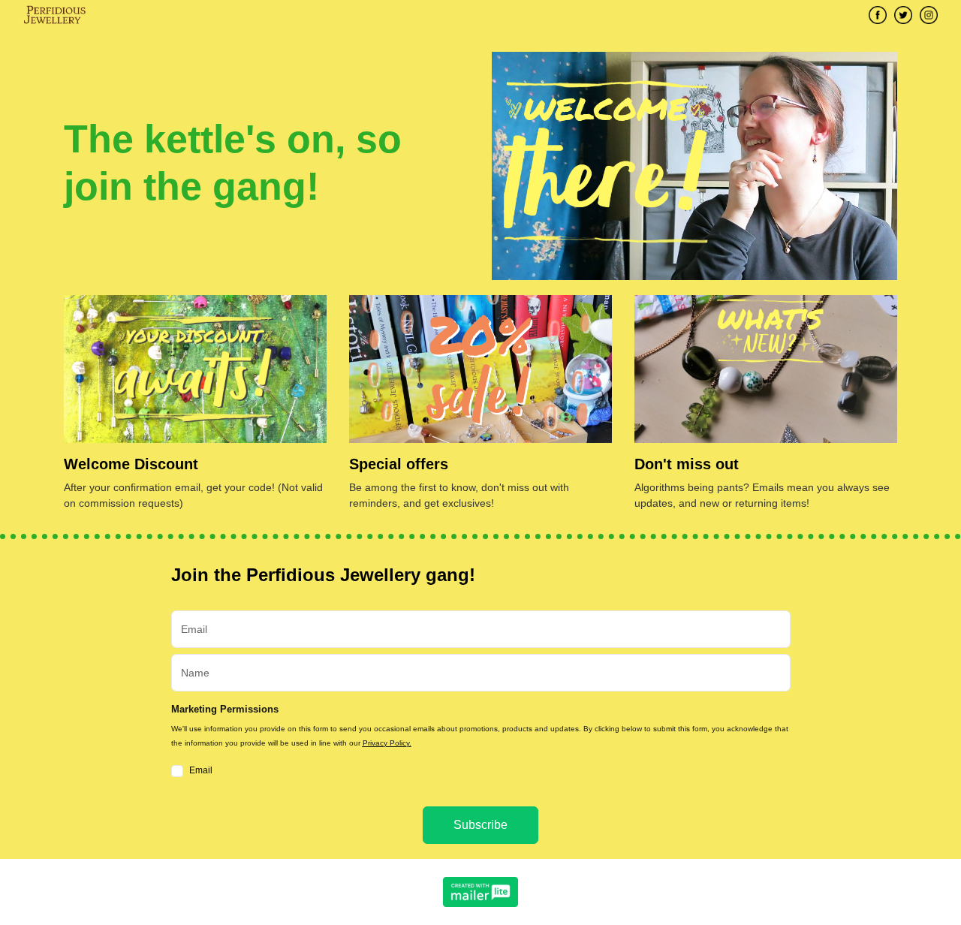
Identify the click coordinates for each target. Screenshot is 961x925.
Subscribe (480, 824)
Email (200, 770)
